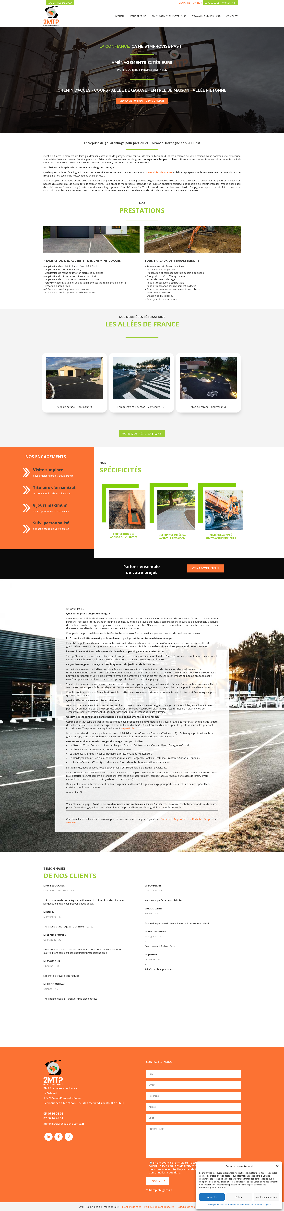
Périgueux (72, 822)
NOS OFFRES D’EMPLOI (59, 3)
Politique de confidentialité (240, 1204)
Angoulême (180, 819)
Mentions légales (263, 1204)
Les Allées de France (160, 172)
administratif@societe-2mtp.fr (63, 1123)
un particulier (128, 728)
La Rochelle (195, 819)
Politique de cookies (217, 1204)
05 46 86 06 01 (212, 3)
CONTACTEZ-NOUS (205, 568)
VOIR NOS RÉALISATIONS (142, 434)
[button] (277, 1166)
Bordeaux (166, 819)
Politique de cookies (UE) (191, 1206)
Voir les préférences (266, 1197)
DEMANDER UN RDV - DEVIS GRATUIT (141, 100)
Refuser (239, 1197)
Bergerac (209, 819)
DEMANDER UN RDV (190, 2)
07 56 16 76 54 (229, 3)
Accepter (212, 1197)
